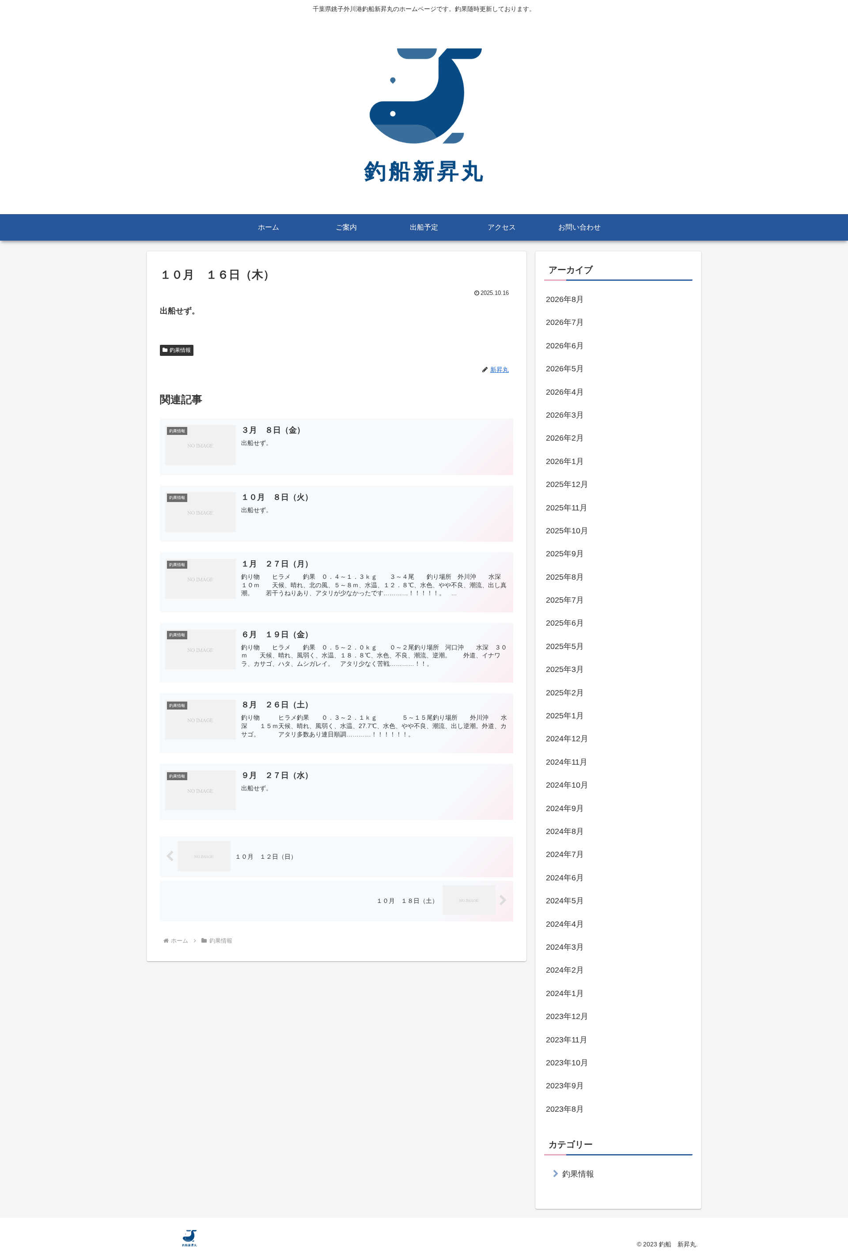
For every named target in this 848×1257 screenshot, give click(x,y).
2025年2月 (565, 692)
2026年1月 (565, 461)
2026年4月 (565, 392)
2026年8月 (565, 299)
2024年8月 (565, 831)
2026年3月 (565, 415)
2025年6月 (565, 623)
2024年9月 (565, 808)
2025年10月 (567, 530)
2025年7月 (565, 600)
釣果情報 (180, 350)
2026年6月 (565, 345)
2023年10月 (567, 1062)
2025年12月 (567, 484)
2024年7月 (565, 854)
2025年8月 (565, 577)
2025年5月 (565, 646)
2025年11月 (566, 507)
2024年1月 (565, 993)
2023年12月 (567, 1016)
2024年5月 (565, 900)
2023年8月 (565, 1109)
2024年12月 (567, 738)
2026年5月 (565, 368)
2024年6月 (565, 877)
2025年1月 (565, 715)
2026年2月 (565, 438)
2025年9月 (565, 553)
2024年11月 (566, 762)
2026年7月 (565, 322)
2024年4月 (565, 924)
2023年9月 (565, 1085)
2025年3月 (565, 669)
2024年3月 (565, 947)
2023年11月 (566, 1039)
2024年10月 (567, 785)
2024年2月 (565, 970)
